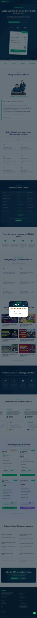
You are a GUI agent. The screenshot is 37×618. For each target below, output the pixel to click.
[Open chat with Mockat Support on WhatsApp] (34, 613)
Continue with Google (19, 311)
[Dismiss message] (34, 609)
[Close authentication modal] (26, 303)
